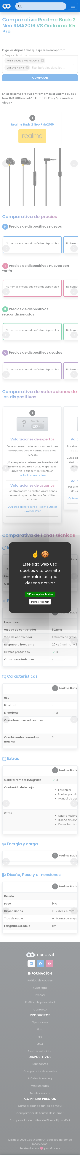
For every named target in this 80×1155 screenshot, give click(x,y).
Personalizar (40, 601)
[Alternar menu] (73, 6)
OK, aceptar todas (40, 594)
